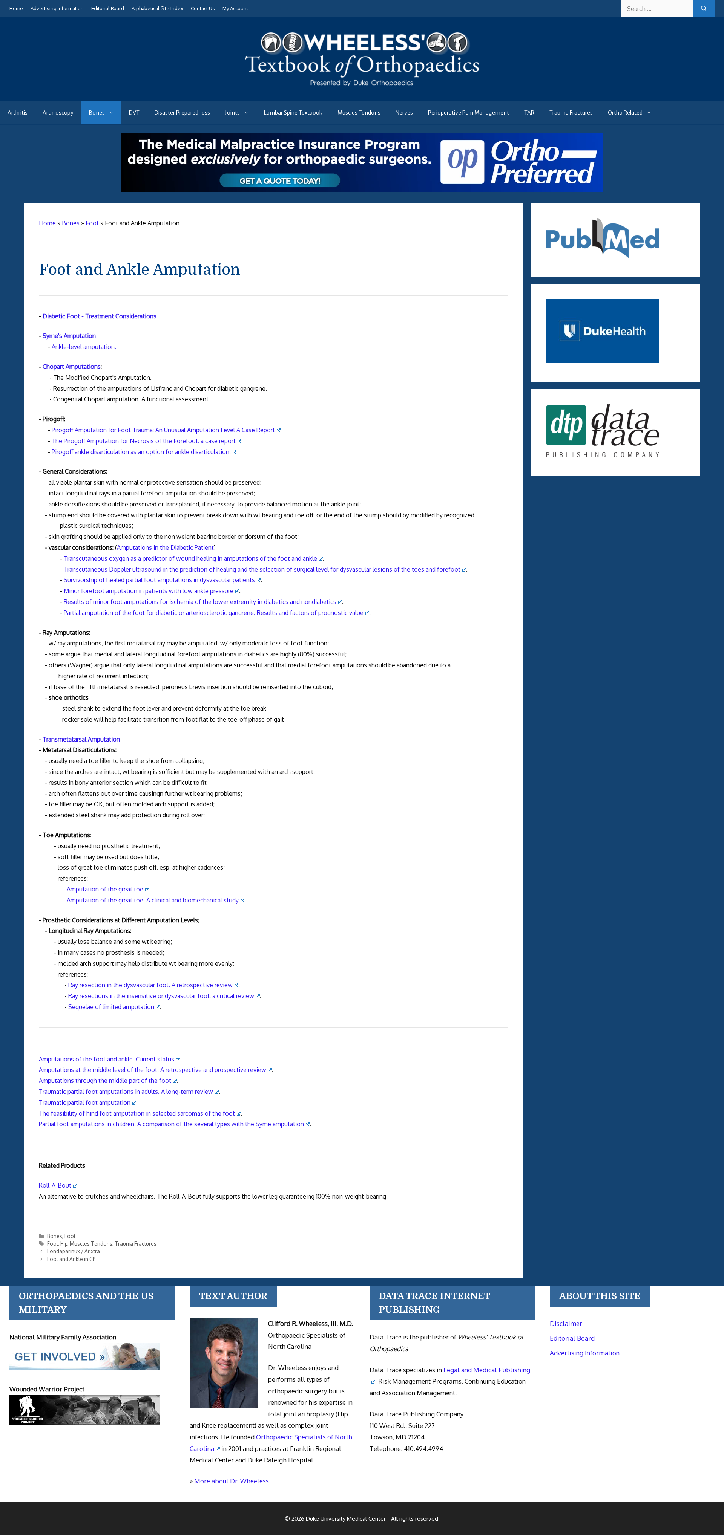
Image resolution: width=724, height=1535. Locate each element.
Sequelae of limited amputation (111, 1007)
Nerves (404, 112)
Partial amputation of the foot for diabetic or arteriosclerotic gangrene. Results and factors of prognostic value (214, 612)
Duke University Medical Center (346, 1518)
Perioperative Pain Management (468, 112)
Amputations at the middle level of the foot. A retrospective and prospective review (152, 1069)
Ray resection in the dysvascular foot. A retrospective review (150, 985)
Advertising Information (57, 8)
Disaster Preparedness (182, 112)
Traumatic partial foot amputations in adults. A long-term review (126, 1091)
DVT (134, 112)
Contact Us (203, 8)
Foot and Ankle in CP (71, 1259)
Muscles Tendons (358, 112)
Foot (69, 1236)
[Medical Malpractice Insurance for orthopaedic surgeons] (362, 189)
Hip (63, 1243)
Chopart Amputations (72, 366)
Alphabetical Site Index (157, 8)
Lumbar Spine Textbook (293, 112)
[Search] (704, 8)
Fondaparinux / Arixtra (73, 1251)
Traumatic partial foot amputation (84, 1102)
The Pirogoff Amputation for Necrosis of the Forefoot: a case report (144, 441)
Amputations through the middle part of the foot (105, 1080)
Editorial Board (107, 8)
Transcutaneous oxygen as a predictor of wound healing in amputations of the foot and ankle (190, 558)
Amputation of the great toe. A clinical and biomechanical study (153, 900)
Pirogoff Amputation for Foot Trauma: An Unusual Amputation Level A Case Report (163, 430)
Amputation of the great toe (105, 889)
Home (16, 8)
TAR (529, 112)
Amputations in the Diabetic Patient (165, 547)
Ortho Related (625, 112)
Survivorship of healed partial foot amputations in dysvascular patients (159, 580)
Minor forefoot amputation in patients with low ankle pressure (148, 591)
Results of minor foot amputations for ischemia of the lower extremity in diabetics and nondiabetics (200, 601)
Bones (97, 112)
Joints (232, 112)
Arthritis (18, 112)
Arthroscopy (58, 112)
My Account (235, 8)
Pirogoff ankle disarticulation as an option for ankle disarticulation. (141, 452)
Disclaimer (566, 1323)
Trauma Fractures (571, 112)
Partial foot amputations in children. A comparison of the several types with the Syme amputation (171, 1124)
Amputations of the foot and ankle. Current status (106, 1059)
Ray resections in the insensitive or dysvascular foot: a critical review (161, 996)
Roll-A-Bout (55, 1185)
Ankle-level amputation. (84, 346)
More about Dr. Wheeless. (232, 1481)
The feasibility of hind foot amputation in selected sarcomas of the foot (137, 1113)
